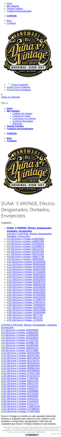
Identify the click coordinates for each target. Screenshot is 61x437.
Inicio (10, 108)
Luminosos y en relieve (24, 118)
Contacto (12, 141)
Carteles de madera (22, 113)
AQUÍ (6, 20)
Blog (9, 138)
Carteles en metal (21, 116)
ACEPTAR (31, 435)
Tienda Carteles (15, 126)
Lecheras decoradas (22, 121)
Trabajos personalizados (20, 128)
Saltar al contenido (10, 97)
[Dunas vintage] (27, 78)
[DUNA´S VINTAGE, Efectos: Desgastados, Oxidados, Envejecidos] (30, 327)
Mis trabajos (13, 111)
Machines (17, 123)
